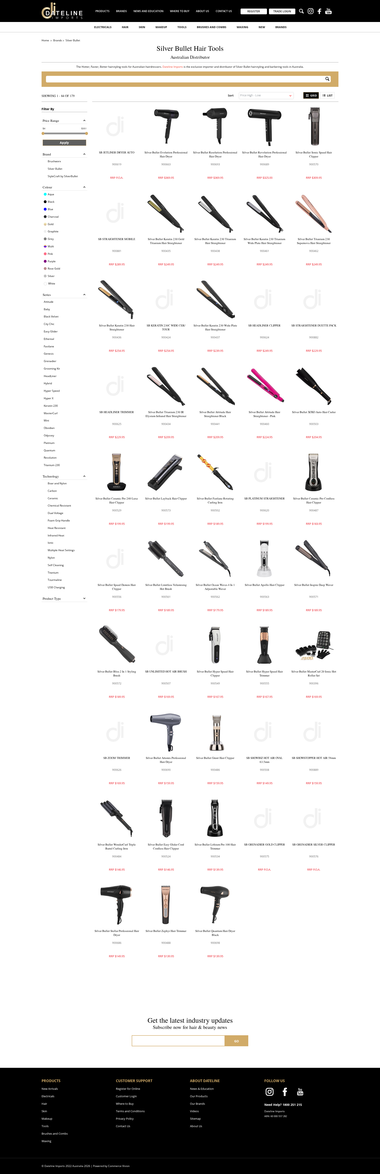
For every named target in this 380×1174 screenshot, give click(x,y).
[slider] (43, 133)
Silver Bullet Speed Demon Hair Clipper (117, 587)
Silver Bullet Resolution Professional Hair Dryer (215, 154)
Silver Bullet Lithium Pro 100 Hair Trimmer (215, 846)
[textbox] (185, 79)
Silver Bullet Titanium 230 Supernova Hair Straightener (314, 241)
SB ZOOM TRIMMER (116, 758)
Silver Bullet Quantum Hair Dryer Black (215, 933)
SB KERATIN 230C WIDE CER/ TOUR (166, 327)
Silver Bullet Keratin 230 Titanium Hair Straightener (215, 241)
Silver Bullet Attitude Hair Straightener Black (215, 414)
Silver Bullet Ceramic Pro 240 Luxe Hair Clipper (116, 500)
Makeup (161, 27)
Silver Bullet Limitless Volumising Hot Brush (166, 587)
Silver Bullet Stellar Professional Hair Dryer (117, 933)
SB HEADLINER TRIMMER (116, 412)
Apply (64, 142)
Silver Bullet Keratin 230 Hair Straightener (117, 327)
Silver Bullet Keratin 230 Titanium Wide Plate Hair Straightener (264, 241)
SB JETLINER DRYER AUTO (116, 152)
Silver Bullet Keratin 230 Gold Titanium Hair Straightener (166, 241)
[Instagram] (311, 11)
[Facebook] (319, 12)
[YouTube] (328, 11)
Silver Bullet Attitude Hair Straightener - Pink (264, 414)
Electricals (102, 27)
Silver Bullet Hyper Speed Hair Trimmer (264, 673)
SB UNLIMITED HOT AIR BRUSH (166, 671)
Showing (58, 96)
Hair (125, 27)
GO (236, 1041)
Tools (181, 27)
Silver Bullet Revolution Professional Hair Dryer (264, 154)
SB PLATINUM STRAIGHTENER (264, 498)
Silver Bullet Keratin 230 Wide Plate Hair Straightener (215, 327)
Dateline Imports (173, 67)
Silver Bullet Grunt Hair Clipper (215, 758)
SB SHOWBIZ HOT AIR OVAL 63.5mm (264, 760)
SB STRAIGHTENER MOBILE (116, 239)
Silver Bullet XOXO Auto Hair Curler (314, 412)
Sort (231, 95)
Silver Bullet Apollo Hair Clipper (264, 585)
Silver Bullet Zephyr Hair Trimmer (166, 931)
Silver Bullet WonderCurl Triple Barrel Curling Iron (117, 846)
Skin (142, 27)
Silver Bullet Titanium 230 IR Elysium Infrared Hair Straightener (166, 414)
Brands (281, 27)
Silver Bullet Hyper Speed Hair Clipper (215, 673)
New (262, 27)
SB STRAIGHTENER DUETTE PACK (313, 325)
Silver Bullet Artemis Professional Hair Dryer (166, 760)
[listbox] (266, 95)
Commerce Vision (119, 1166)
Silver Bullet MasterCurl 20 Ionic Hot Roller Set (313, 673)
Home (46, 40)
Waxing (242, 27)
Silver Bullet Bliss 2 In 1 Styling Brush (116, 673)
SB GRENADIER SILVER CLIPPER (313, 844)
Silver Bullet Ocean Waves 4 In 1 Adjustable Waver (215, 587)
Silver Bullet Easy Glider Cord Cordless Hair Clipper (166, 846)
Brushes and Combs (211, 27)
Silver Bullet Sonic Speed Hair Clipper (314, 154)
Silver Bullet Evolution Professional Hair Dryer (166, 154)
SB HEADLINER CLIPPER (264, 325)
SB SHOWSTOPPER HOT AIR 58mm (314, 758)
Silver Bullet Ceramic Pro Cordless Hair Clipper (313, 500)
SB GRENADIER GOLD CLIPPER (264, 844)
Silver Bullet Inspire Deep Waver (313, 585)
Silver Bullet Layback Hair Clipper (166, 498)
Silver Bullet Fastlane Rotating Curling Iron (215, 500)
